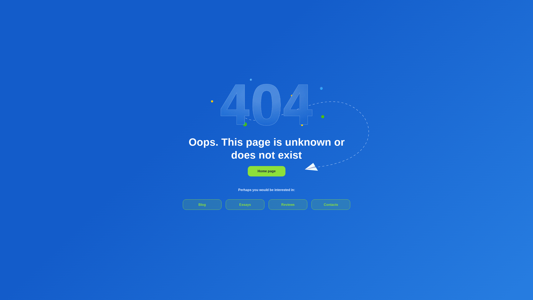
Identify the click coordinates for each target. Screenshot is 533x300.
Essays (245, 204)
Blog (202, 204)
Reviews (288, 204)
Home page (267, 171)
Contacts (331, 204)
